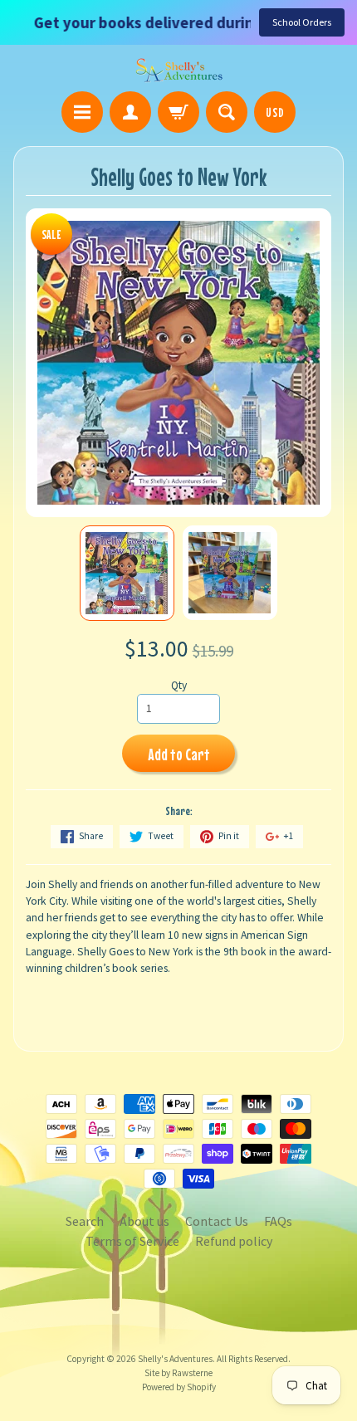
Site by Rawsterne (178, 1373)
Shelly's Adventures (175, 1359)
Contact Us (216, 1221)
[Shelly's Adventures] (179, 70)
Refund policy (233, 1241)
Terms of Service (132, 1241)
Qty (179, 685)
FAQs (278, 1221)
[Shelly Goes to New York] (127, 573)
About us (144, 1221)
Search (85, 1221)
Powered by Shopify (179, 1387)
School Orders (301, 22)
